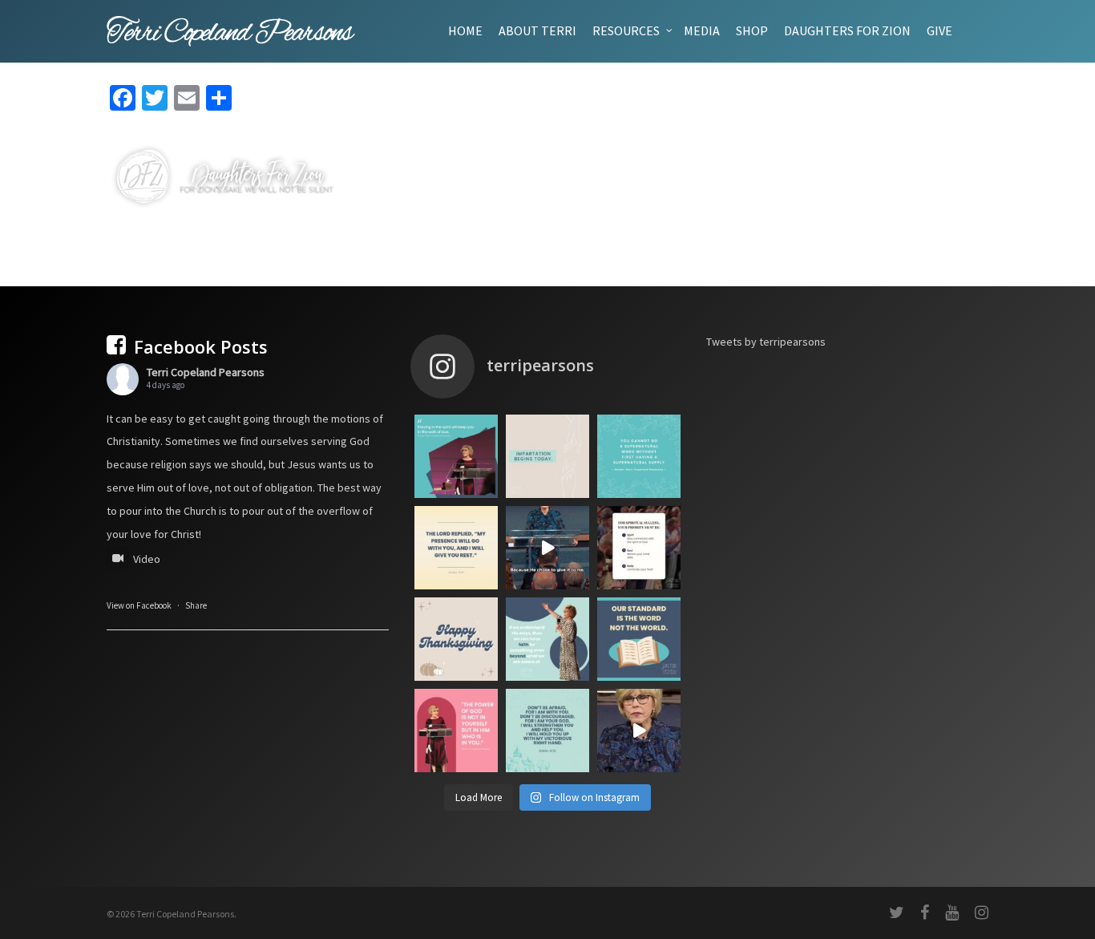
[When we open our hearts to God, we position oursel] (547, 456)
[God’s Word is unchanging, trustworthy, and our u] (639, 639)
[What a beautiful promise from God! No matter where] (456, 547)
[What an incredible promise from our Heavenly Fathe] (547, 730)
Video (146, 559)
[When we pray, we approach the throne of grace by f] (547, 547)
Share (196, 605)
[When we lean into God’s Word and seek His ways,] (547, 639)
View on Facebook (139, 605)
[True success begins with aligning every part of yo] (639, 547)
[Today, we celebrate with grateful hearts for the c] (456, 639)
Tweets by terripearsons (766, 341)
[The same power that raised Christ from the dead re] (456, 730)
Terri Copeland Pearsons (206, 372)
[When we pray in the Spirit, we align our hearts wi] (456, 456)
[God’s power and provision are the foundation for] (639, 456)
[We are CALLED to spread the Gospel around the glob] (639, 730)
